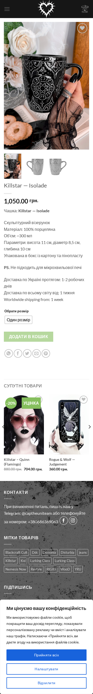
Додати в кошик (28, 336)
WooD (65, 569)
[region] (46, 647)
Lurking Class (40, 561)
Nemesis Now (15, 569)
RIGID (51, 569)
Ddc (35, 552)
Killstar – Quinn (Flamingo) (16, 462)
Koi (23, 561)
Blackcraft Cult (16, 552)
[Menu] (7, 9)
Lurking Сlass (65, 561)
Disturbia (67, 552)
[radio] (18, 320)
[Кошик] (85, 8)
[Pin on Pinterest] (46, 353)
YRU (78, 569)
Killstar (10, 561)
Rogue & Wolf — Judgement (62, 462)
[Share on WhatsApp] (8, 353)
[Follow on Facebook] (63, 520)
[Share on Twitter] (27, 353)
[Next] (81, 86)
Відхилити (47, 683)
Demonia (49, 552)
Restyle (36, 569)
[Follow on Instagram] (73, 520)
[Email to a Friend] (36, 353)
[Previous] (12, 86)
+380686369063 (43, 521)
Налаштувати (46, 669)
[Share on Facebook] (18, 353)
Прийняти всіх (46, 655)
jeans (83, 552)
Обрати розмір (16, 311)
